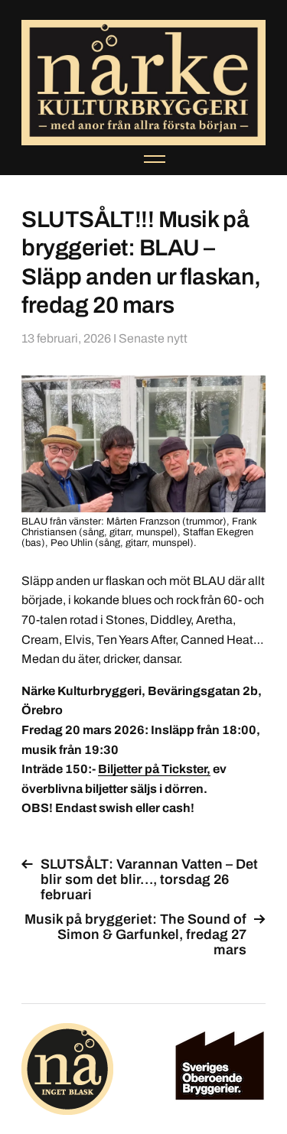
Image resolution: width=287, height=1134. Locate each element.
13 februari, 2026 (66, 338)
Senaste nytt (153, 338)
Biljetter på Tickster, (154, 768)
